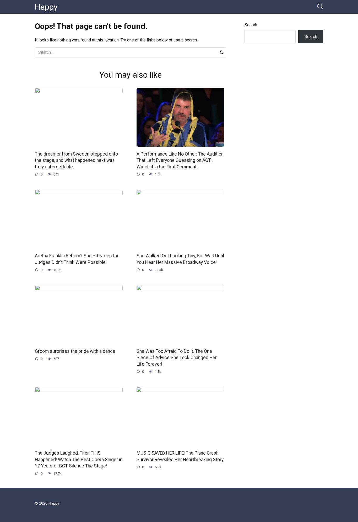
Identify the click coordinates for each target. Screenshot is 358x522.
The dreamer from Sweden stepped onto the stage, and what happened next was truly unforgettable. (76, 160)
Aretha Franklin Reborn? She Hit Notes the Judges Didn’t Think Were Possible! (77, 259)
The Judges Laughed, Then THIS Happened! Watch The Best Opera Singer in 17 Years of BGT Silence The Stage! (78, 459)
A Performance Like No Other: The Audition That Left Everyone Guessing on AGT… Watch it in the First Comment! (180, 160)
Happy (46, 7)
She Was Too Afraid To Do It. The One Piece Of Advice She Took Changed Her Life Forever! (177, 357)
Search (251, 24)
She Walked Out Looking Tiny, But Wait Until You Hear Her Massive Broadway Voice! (180, 259)
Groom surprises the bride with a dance (75, 351)
